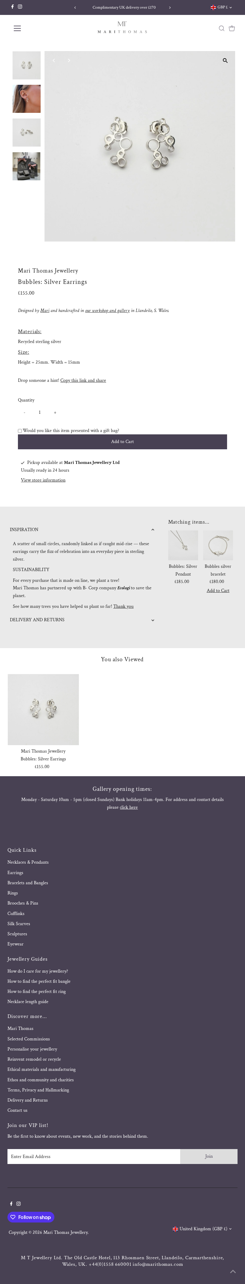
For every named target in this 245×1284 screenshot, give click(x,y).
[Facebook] (12, 7)
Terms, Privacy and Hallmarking (38, 1090)
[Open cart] (232, 28)
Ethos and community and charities (40, 1080)
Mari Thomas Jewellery (65, 1232)
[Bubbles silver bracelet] (218, 545)
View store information (43, 480)
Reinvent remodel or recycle (34, 1059)
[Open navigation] (36, 28)
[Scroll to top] (233, 1272)
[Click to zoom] (225, 60)
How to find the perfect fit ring (36, 991)
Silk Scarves (18, 924)
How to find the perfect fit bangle (39, 981)
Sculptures (17, 934)
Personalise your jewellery (32, 1049)
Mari (44, 310)
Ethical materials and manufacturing (41, 1069)
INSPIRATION (24, 530)
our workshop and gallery (107, 310)
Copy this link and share (83, 380)
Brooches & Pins (22, 903)
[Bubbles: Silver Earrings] (43, 709)
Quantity (26, 400)
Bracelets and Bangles (27, 883)
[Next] (170, 7)
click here (129, 807)
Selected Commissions (28, 1039)
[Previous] (75, 7)
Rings (12, 893)
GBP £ (223, 7)
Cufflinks (15, 914)
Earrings (15, 873)
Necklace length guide (27, 1002)
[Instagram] (20, 7)
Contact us (17, 1110)
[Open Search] (221, 28)
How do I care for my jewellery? (37, 971)
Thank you (123, 606)
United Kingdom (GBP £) (203, 1229)
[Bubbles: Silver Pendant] (183, 545)
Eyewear (15, 944)
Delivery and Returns (27, 1100)
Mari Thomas (20, 1028)
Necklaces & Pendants (28, 862)
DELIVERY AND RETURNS (37, 620)
